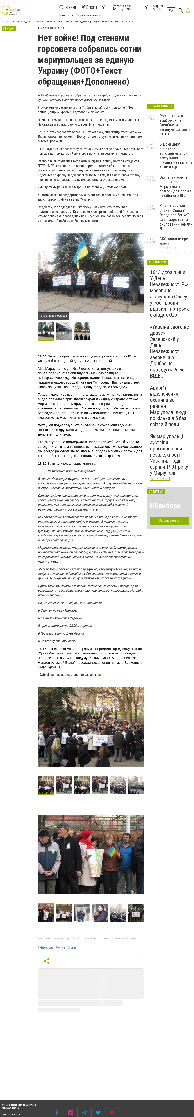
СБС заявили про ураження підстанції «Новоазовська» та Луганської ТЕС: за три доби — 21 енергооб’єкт (176, 253)
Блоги (91, 7)
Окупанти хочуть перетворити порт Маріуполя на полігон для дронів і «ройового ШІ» (176, 186)
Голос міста (66, 15)
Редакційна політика (88, 15)
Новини (70, 7)
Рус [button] (171, 10)
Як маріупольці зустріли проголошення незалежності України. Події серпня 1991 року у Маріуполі (169, 454)
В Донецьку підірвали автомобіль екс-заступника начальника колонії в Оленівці (176, 155)
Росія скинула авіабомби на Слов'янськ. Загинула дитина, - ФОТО (175, 125)
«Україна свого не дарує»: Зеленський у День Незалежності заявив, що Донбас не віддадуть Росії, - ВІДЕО (169, 351)
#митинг (60, 947)
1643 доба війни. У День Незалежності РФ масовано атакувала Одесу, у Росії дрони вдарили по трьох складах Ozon (169, 293)
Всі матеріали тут (170, 520)
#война (72, 947)
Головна (5, 21)
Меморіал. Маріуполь (122, 7)
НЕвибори (165, 505)
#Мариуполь (45, 947)
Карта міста (158, 7)
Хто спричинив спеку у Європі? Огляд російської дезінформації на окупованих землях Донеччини (176, 217)
